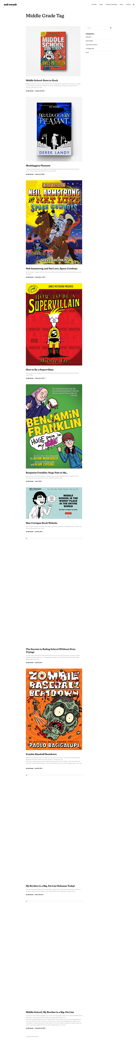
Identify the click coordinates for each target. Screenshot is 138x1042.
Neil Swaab (30, 91)
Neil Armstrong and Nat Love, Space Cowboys (51, 269)
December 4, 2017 (40, 277)
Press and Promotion (91, 45)
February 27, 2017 (39, 378)
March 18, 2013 (39, 894)
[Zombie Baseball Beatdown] (54, 709)
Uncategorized (90, 48)
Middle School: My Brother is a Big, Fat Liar (50, 1012)
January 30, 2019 (39, 91)
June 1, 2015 (38, 481)
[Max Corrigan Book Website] (54, 503)
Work (87, 52)
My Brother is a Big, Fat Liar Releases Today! (50, 886)
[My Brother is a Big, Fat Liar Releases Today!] (54, 828)
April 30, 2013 (38, 768)
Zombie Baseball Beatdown (41, 754)
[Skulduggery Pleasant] (54, 129)
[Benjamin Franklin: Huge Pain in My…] (54, 426)
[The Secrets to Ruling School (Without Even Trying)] (54, 591)
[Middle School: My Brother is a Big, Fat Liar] (54, 954)
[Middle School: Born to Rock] (53, 51)
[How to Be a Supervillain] (54, 324)
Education (88, 37)
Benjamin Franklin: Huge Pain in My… (47, 473)
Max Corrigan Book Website (41, 523)
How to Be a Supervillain (40, 370)
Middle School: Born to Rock (42, 80)
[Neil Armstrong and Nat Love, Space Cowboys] (54, 222)
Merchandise (89, 41)
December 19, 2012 (40, 1028)
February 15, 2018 (39, 174)
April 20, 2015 (38, 531)
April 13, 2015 (38, 662)
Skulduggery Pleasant (38, 166)
